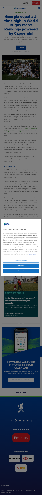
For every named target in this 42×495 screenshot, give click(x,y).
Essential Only (21, 265)
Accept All (21, 271)
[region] (21, 247)
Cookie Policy (32, 254)
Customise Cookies (21, 260)
